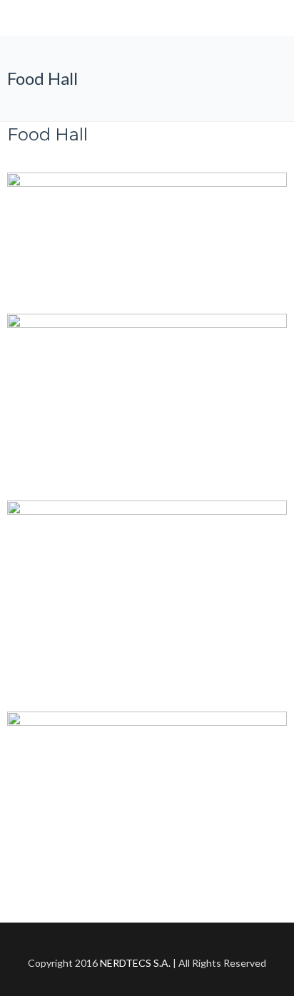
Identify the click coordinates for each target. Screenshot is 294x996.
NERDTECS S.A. (135, 963)
